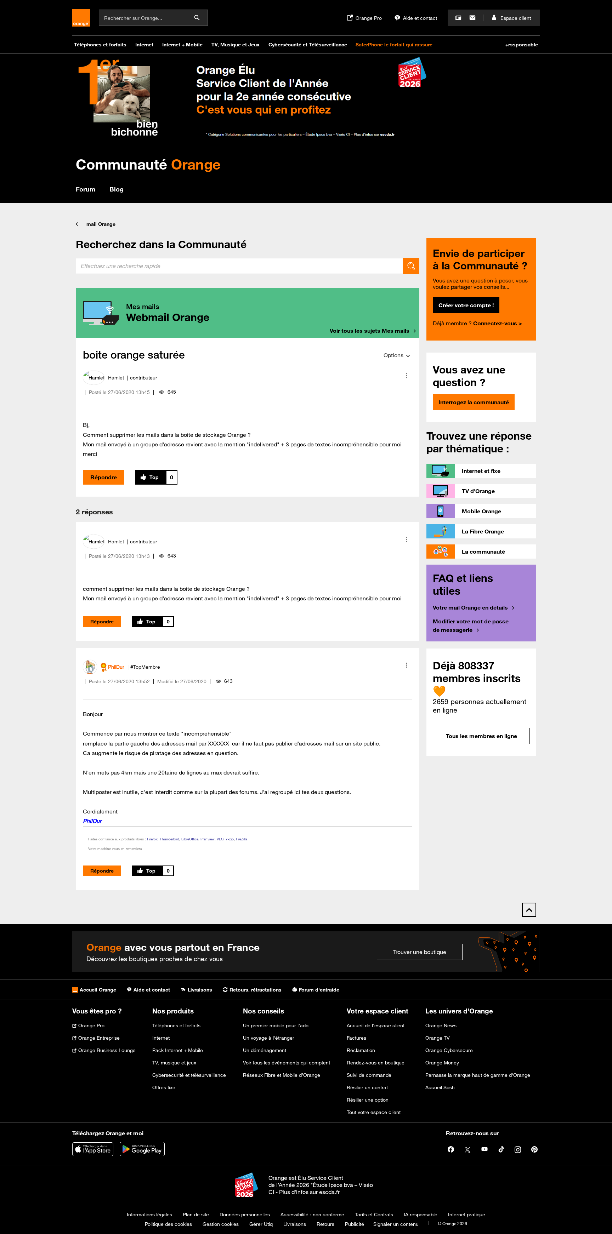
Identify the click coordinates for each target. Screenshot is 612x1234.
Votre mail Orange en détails (470, 607)
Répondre (103, 477)
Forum (85, 189)
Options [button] (393, 355)
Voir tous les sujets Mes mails (369, 330)
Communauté (148, 164)
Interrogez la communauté (473, 402)
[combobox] (239, 266)
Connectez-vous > (497, 323)
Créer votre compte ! (466, 305)
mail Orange (100, 224)
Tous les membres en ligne (481, 735)
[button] (406, 375)
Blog (116, 189)
